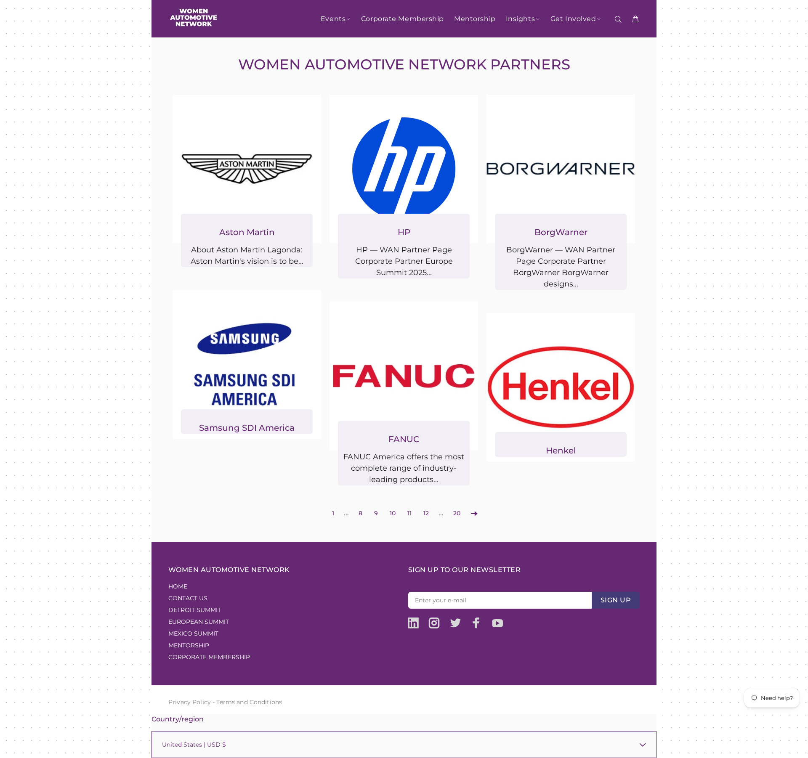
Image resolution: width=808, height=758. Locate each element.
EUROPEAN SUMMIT (198, 621)
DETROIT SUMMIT (194, 610)
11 (409, 513)
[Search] (620, 19)
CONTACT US (187, 598)
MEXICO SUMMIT (193, 633)
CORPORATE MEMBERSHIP (209, 657)
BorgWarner (560, 232)
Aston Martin (247, 232)
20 (456, 513)
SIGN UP (616, 600)
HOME (177, 586)
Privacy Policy (189, 702)
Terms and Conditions (249, 702)
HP (404, 232)
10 (393, 513)
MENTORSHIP (188, 645)
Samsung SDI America (247, 428)
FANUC (403, 439)
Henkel (561, 450)
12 (426, 513)
